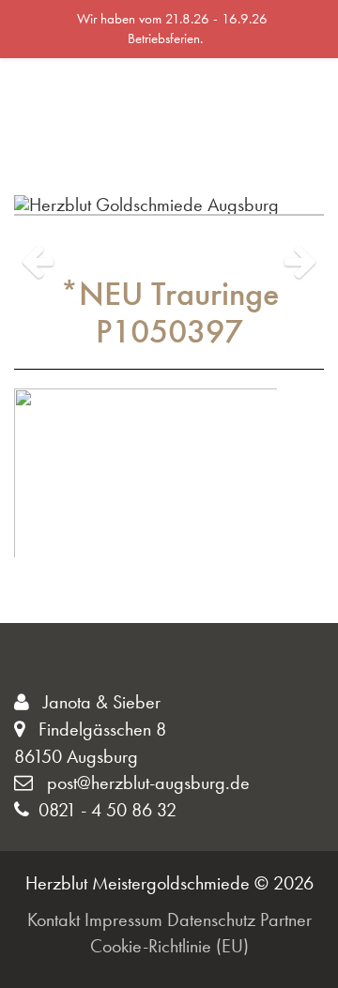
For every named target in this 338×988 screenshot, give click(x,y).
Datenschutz (211, 919)
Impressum (123, 919)
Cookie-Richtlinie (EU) (169, 946)
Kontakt (53, 919)
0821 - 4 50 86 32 (107, 810)
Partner (286, 919)
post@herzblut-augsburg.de (146, 782)
